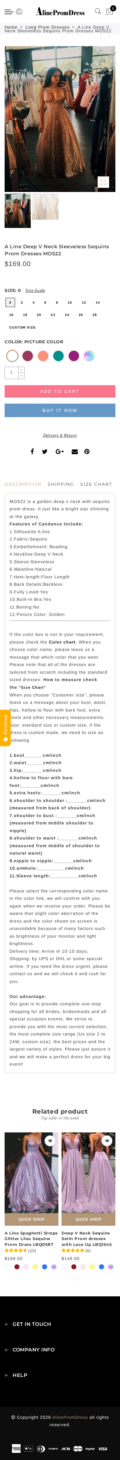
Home (11, 27)
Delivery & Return (60, 435)
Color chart (62, 642)
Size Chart (96, 484)
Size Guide (35, 290)
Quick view (50, 1140)
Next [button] (96, 122)
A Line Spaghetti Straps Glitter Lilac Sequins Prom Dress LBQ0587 (31, 1239)
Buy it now (60, 410)
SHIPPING (61, 484)
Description (23, 484)
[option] (60, 119)
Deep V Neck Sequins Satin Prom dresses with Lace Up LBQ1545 (87, 1239)
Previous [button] (15, 122)
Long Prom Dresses (48, 27)
